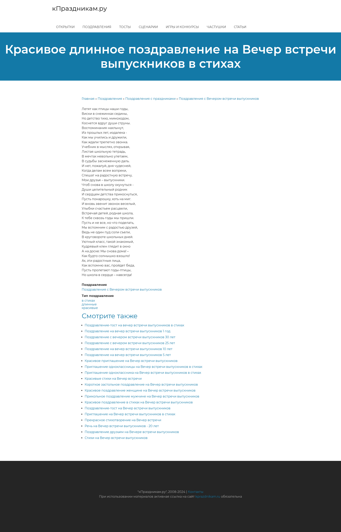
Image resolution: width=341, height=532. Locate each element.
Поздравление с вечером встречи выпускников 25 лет (130, 343)
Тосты (125, 27)
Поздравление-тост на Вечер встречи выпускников (127, 408)
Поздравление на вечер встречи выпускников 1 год (127, 331)
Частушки (216, 27)
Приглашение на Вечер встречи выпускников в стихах (130, 414)
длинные (89, 304)
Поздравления (96, 27)
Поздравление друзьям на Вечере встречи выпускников (132, 432)
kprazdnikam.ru (207, 496)
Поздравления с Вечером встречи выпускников (219, 99)
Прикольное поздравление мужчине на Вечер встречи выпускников (142, 396)
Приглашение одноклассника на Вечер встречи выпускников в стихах (143, 373)
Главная (88, 99)
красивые (90, 308)
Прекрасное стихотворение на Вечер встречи (123, 420)
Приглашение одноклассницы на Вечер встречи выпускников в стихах (143, 367)
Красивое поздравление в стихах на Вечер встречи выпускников (139, 402)
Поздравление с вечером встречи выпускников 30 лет (130, 337)
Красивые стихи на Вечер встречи (113, 378)
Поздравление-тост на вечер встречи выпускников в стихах (134, 325)
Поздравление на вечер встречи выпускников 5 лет (128, 355)
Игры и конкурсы (182, 27)
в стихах (88, 300)
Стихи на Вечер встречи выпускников (116, 438)
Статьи (240, 27)
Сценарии (148, 27)
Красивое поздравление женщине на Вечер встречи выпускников (140, 390)
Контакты (195, 492)
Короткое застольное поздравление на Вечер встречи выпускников (141, 384)
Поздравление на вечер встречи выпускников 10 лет (128, 349)
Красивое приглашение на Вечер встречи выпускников (131, 361)
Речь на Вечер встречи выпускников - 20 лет (122, 426)
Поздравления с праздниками (150, 99)
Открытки (65, 27)
